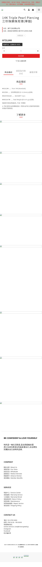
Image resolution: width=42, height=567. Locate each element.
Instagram (7, 529)
